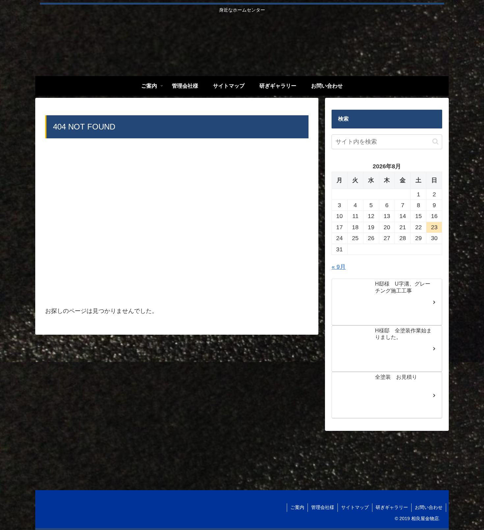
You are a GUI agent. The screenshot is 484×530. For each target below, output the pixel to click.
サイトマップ (355, 507)
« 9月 (339, 267)
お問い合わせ (429, 507)
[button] (435, 141)
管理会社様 (322, 507)
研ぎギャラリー (392, 507)
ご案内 (297, 507)
